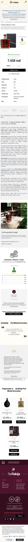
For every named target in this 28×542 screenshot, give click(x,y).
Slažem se (19, 539)
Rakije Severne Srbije (20, 488)
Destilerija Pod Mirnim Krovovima (13, 379)
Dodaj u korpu (7, 422)
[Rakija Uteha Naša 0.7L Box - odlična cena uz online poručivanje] (8, 41)
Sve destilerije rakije (8, 22)
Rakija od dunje (5, 487)
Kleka (3, 482)
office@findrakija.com (14, 12)
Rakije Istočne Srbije (20, 485)
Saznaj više (9, 539)
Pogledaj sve (14, 454)
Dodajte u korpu (14, 70)
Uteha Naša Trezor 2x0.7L (14, 442)
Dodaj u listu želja (15, 74)
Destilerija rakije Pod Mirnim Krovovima (21, 22)
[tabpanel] (14, 216)
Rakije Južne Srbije (20, 487)
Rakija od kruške (5, 485)
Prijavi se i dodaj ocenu (15, 314)
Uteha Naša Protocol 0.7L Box (21, 413)
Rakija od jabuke (5, 484)
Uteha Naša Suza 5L (7, 413)
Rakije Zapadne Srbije (20, 484)
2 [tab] (4, 227)
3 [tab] (6, 227)
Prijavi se (20, 516)
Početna (2, 22)
